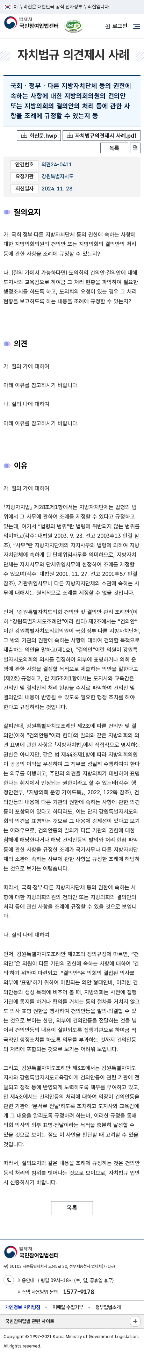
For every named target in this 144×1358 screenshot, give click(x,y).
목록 (114, 148)
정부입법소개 (108, 1307)
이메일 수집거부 (67, 1307)
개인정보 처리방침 (22, 1307)
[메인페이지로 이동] (30, 23)
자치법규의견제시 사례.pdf (106, 135)
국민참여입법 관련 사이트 (29, 1321)
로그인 (120, 26)
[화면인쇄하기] (135, 148)
